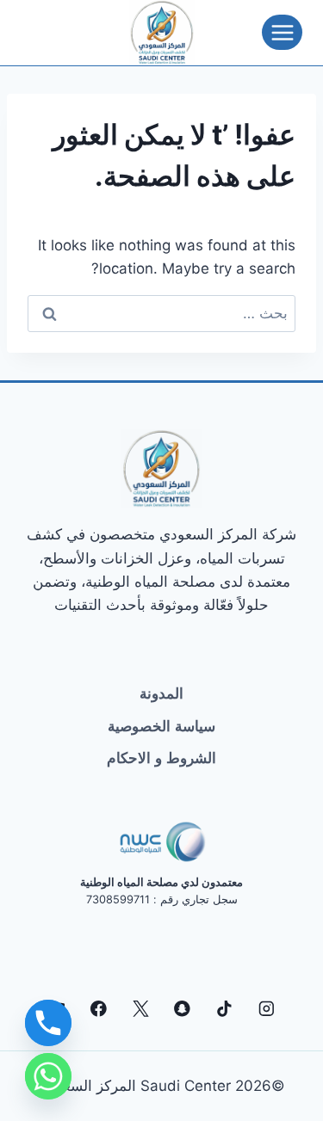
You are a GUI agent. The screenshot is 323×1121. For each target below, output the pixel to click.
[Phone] (48, 1023)
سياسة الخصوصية (161, 726)
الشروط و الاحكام (161, 758)
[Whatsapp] (48, 1076)
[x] (141, 1009)
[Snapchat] (182, 1009)
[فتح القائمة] (282, 32)
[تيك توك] (224, 1009)
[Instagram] (266, 1009)
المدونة (161, 693)
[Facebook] (99, 1009)
